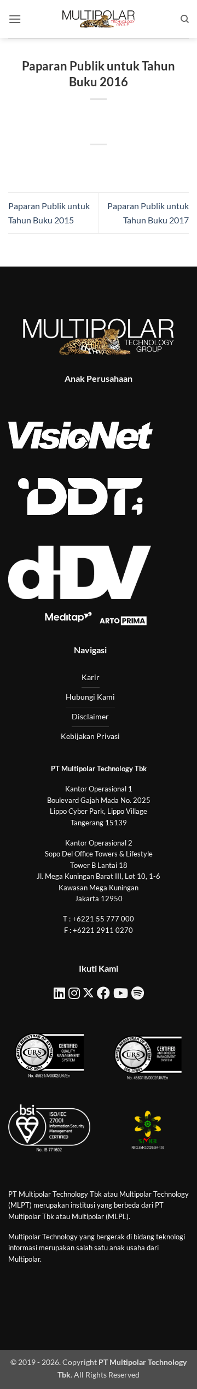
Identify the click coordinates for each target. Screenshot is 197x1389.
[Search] (185, 19)
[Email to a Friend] (109, 163)
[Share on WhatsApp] (49, 163)
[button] (14, 18)
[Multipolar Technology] (98, 19)
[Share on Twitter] (88, 163)
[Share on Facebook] (69, 163)
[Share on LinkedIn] (148, 163)
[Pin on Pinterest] (128, 163)
